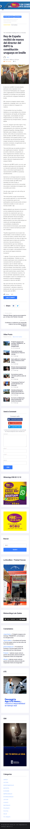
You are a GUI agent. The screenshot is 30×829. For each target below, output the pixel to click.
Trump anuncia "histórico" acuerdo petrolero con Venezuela (18, 384)
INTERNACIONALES (8, 796)
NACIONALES (18, 16)
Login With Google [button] (16, 423)
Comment (5, 434)
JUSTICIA (5, 799)
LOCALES (5, 802)
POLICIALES (6, 808)
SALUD (5, 813)
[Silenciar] (20, 619)
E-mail (5, 454)
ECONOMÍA (6, 791)
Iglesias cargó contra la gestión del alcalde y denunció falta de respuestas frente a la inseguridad (13, 654)
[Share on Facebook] (13, 305)
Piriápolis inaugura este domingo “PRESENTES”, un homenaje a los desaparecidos (14, 636)
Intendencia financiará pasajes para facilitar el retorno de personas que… (18, 391)
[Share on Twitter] (17, 305)
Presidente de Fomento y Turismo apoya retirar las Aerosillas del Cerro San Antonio (14, 642)
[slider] (23, 619)
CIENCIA (5, 779)
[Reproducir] (5, 619)
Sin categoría (6, 816)
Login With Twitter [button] (16, 426)
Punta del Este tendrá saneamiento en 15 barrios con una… (18, 353)
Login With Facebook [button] (16, 419)
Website (5, 460)
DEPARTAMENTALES (8, 16)
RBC (8, 57)
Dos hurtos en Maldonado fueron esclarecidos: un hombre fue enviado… (18, 399)
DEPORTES (6, 788)
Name (5, 448)
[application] (15, 619)
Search (15, 549)
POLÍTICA (5, 811)
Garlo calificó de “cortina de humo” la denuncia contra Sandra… (18, 361)
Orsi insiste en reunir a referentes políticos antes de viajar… (18, 376)
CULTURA (5, 782)
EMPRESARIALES (7, 793)
